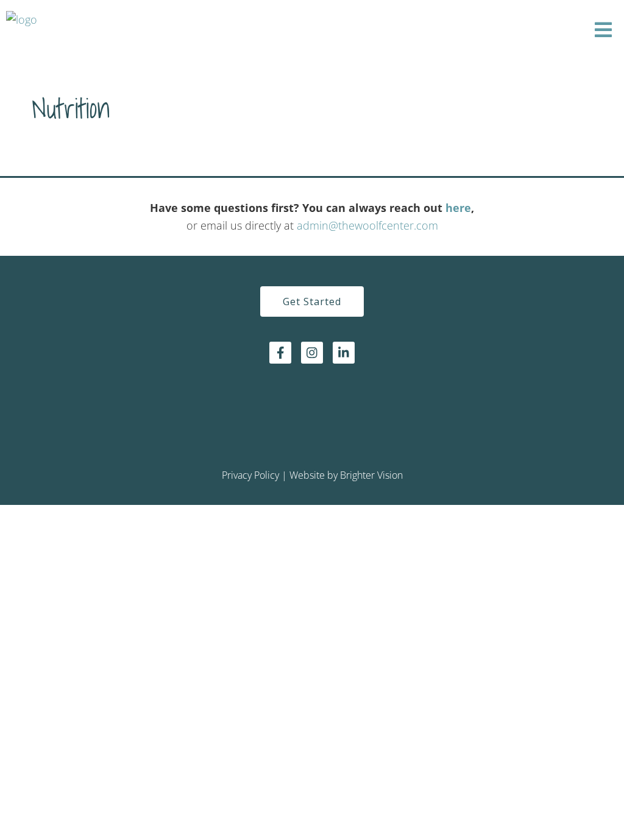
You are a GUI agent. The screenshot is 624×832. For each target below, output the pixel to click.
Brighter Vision (371, 475)
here (458, 207)
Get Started (312, 301)
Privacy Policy (250, 475)
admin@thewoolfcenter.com (367, 225)
